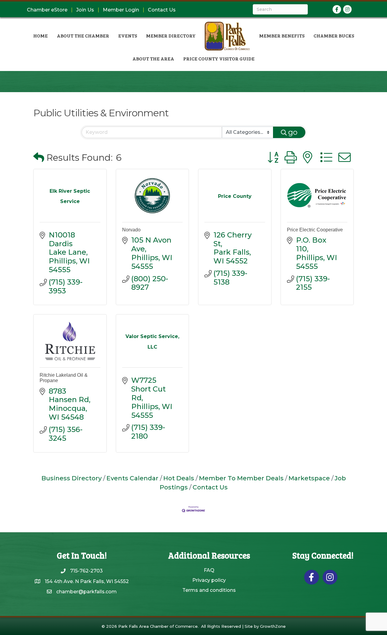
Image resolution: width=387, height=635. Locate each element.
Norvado (131, 229)
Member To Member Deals (241, 478)
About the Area (153, 58)
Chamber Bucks (334, 35)
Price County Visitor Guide (219, 58)
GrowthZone (273, 626)
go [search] (293, 132)
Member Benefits (281, 35)
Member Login (121, 10)
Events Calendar (132, 478)
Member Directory (171, 35)
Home (40, 35)
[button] (38, 157)
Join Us (85, 10)
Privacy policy (209, 580)
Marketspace (309, 478)
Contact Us (162, 10)
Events (127, 35)
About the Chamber (83, 35)
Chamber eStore (47, 10)
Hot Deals (178, 478)
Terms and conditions (209, 590)
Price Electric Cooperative (315, 229)
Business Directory (71, 478)
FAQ (209, 570)
